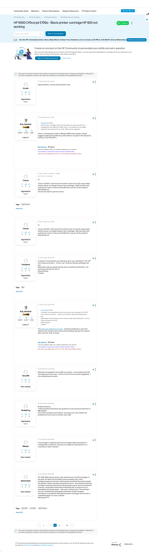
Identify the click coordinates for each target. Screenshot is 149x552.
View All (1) (19, 208)
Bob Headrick (42, 147)
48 (67, 525)
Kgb (23, 287)
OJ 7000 (32, 508)
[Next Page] (72, 525)
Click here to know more (136, 40)
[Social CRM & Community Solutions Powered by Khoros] (116, 544)
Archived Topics (35, 17)
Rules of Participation (45, 545)
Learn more (66, 58)
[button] (95, 82)
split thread (25, 204)
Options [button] (133, 23)
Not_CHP (24, 508)
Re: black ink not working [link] (70, 17)
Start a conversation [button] (55, 34)
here (56, 75)
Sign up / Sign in (128, 11)
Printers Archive (51, 17)
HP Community (19, 17)
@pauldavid (45, 123)
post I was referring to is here (52, 329)
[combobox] (28, 33)
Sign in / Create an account (48, 58)
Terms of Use (28, 545)
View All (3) (19, 512)
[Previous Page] (39, 525)
